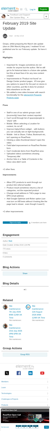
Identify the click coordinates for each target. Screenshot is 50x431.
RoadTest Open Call (9, 410)
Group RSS (25, 355)
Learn (3, 387)
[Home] (10, 9)
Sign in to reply (15, 222)
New (46, 16)
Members (4, 382)
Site (21, 9)
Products (4, 405)
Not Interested (5, 427)
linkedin (30, 373)
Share (25, 273)
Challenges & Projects (9, 399)
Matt (10, 36)
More (8, 15)
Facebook (19, 373)
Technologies (6, 393)
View (46, 427)
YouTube (42, 373)
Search (26, 9)
